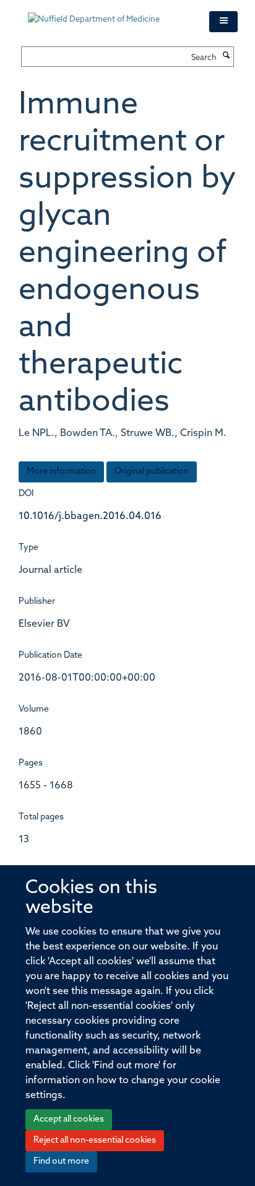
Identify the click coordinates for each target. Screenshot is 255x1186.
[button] (223, 21)
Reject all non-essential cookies (94, 1140)
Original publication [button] (152, 471)
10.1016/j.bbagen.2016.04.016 (90, 516)
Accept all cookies (68, 1119)
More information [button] (61, 471)
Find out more (61, 1161)
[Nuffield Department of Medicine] (109, 13)
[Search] (226, 56)
